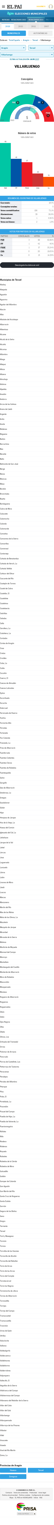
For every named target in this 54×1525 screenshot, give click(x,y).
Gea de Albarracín (7, 788)
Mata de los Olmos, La (9, 917)
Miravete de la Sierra (8, 937)
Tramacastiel (5, 1316)
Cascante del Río (7, 578)
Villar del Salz (5, 1410)
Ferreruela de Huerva (8, 713)
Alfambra (3, 354)
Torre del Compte (7, 1276)
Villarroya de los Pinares (10, 1425)
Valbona (3, 1346)
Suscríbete (41, 6)
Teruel (2, 1231)
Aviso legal (42, 1493)
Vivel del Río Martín (7, 1450)
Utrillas (3, 1336)
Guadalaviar (5, 803)
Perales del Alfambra (8, 1082)
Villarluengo (5, 1415)
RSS (40, 1498)
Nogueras (4, 1002)
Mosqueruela (5, 987)
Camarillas (4, 544)
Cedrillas (3, 613)
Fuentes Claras (6, 763)
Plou (2, 1092)
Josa (2, 857)
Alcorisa (3, 349)
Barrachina (4, 444)
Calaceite (4, 514)
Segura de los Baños (8, 1211)
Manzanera (4, 902)
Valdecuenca (5, 1356)
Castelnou (4, 603)
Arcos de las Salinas (8, 404)
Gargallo (3, 783)
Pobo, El (3, 1097)
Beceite (3, 454)
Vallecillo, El (5, 1381)
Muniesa (3, 992)
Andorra (3, 399)
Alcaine (3, 334)
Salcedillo (4, 1171)
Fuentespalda (5, 773)
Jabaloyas (4, 837)
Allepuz (3, 364)
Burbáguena (5, 504)
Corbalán (3, 638)
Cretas (2, 653)
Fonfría (3, 718)
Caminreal (4, 549)
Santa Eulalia (5, 1201)
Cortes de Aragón (7, 643)
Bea (1, 449)
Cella (2, 623)
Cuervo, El (4, 678)
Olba (2, 1027)
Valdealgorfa (5, 1351)
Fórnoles (3, 728)
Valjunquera (5, 1376)
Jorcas (3, 852)
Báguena (3, 434)
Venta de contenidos (21, 1493)
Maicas (3, 897)
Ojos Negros (5, 1022)
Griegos (3, 798)
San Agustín (5, 1186)
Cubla (2, 668)
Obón (2, 1012)
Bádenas (3, 429)
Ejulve (2, 693)
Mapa (11, 1498)
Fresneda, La (5, 743)
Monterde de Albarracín (9, 972)
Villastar (3, 1430)
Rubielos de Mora (7, 1166)
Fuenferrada (5, 753)
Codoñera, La (5, 633)
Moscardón (4, 982)
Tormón (3, 1241)
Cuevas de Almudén (8, 683)
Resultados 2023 (18, 20)
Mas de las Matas (7, 912)
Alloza (2, 369)
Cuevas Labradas (7, 688)
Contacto (9, 1493)
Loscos (3, 892)
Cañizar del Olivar (7, 573)
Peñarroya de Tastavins (9, 1067)
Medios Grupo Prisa (26, 1513)
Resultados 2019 (36, 20)
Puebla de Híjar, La (7, 1116)
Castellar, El (4, 593)
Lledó (2, 887)
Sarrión (3, 1206)
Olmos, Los (4, 1037)
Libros (2, 872)
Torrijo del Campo (7, 1311)
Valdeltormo (5, 1366)
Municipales (13, 33)
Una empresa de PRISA (26, 1506)
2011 (33, 26)
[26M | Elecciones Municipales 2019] (27, 13)
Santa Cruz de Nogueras (10, 1196)
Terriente (3, 1226)
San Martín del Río (7, 1191)
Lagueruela (4, 862)
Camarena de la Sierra (9, 539)
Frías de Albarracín (7, 748)
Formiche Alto (5, 723)
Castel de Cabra (6, 588)
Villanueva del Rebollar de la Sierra (14, 1400)
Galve (2, 778)
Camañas (4, 534)
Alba (2, 314)
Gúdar (2, 808)
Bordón (3, 489)
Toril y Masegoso (7, 1236)
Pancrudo (4, 1057)
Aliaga (2, 359)
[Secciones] (3, 6)
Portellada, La (5, 1102)
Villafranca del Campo (9, 1390)
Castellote (4, 598)
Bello (2, 459)
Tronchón (4, 1326)
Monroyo (3, 957)
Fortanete (4, 733)
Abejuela (3, 290)
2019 (7, 26)
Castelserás (5, 608)
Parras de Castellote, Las (10, 1062)
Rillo (1, 1136)
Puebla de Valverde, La (9, 1121)
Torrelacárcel (5, 1281)
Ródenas (3, 1146)
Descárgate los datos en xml (27, 265)
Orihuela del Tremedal (9, 1042)
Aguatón (3, 294)
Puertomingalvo (6, 1126)
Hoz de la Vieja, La (7, 823)
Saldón (3, 1176)
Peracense (4, 1072)
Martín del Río (5, 907)
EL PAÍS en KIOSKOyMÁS (23, 1498)
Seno (2, 1216)
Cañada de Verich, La (8, 563)
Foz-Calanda (5, 738)
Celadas (3, 618)
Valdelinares (5, 1361)
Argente (3, 414)
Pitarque (3, 1087)
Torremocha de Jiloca (9, 1291)
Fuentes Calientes (7, 758)
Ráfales (3, 1131)
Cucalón (3, 673)
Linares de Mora (6, 882)
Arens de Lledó (6, 409)
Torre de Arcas (6, 1266)
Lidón (2, 877)
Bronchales (4, 494)
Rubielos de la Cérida (8, 1161)
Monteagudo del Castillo (9, 967)
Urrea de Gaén (6, 1331)
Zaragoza (13, 1476)
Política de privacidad (10, 1495)
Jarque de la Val (6, 842)
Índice (36, 1498)
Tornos (3, 1246)
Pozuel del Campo (7, 1111)
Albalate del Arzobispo (9, 319)
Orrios (2, 1047)
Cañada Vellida (6, 568)
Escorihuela (5, 698)
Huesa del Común (7, 828)
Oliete (2, 1032)
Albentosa (4, 329)
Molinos (3, 942)
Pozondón (4, 1107)
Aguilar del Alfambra (8, 304)
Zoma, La (3, 1455)
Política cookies (24, 1495)
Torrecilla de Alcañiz (8, 1256)
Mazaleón (4, 922)
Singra (2, 1221)
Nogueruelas (5, 1007)
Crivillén (3, 658)
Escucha (3, 703)
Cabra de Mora (6, 509)
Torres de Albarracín (8, 1296)
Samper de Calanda (8, 1181)
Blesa (2, 484)
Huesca (13, 1470)
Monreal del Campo (8, 952)
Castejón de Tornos (8, 583)
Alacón (3, 309)
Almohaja (4, 379)
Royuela (3, 1151)
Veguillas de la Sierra (8, 1385)
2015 (20, 26)
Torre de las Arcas (7, 1271)
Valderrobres (5, 1371)
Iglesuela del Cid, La (8, 833)
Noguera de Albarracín (9, 997)
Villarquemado (6, 1420)
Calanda (3, 524)
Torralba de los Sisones (9, 1251)
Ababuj (3, 285)
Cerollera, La (5, 628)
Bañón (2, 439)
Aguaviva (3, 299)
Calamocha (4, 519)
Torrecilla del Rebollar (9, 1261)
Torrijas (3, 1306)
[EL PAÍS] (14, 6)
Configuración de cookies (40, 1495)
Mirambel (4, 932)
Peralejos (4, 1077)
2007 (46, 26)
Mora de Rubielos (7, 977)
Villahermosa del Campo (10, 1395)
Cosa (2, 648)
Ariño (2, 419)
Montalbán (4, 962)
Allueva (3, 374)
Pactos (49, 20)
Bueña (2, 499)
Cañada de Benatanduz (9, 559)
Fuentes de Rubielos (8, 768)
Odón (2, 1017)
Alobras (3, 384)
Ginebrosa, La (5, 793)
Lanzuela (3, 867)
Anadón (3, 394)
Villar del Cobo (6, 1405)
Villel (2, 1435)
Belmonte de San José (9, 464)
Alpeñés (3, 389)
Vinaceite (4, 1440)
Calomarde (4, 529)
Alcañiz (3, 344)
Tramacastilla (5, 1321)
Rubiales (3, 1156)
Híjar (2, 813)
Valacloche (4, 1341)
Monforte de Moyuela (8, 947)
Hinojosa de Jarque (8, 818)
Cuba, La (3, 663)
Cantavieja (4, 554)
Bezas (2, 474)
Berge (2, 469)
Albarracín (4, 324)
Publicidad (33, 1493)
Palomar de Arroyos (8, 1052)
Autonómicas (40, 33)
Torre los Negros (7, 1286)
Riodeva (3, 1141)
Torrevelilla (4, 1301)
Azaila (2, 424)
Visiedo (3, 1445)
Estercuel (4, 708)
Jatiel (2, 847)
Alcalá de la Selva (7, 339)
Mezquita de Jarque (8, 927)
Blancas (3, 479)
